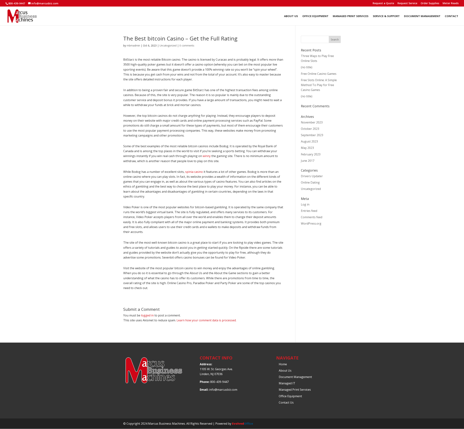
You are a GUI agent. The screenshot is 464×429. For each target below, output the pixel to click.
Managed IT (287, 383)
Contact (451, 16)
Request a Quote (383, 3)
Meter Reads (451, 3)
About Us (291, 16)
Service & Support (386, 16)
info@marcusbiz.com (223, 390)
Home (283, 364)
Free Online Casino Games (318, 74)
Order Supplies (430, 3)
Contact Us (286, 402)
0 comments (186, 45)
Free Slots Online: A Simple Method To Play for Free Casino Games (319, 85)
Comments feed (311, 217)
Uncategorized (168, 45)
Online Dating (310, 182)
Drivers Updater (312, 176)
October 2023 (310, 129)
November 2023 (312, 122)
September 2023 (312, 135)
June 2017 (307, 161)
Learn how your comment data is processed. (206, 320)
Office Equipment (315, 16)
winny (207, 156)
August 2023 (309, 141)
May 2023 (307, 148)
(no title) (306, 67)
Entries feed (309, 211)
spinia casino (194, 172)
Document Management (422, 16)
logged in (147, 315)
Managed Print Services (350, 16)
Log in (305, 204)
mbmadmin (133, 45)
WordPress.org (311, 223)
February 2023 (310, 154)
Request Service (407, 3)
